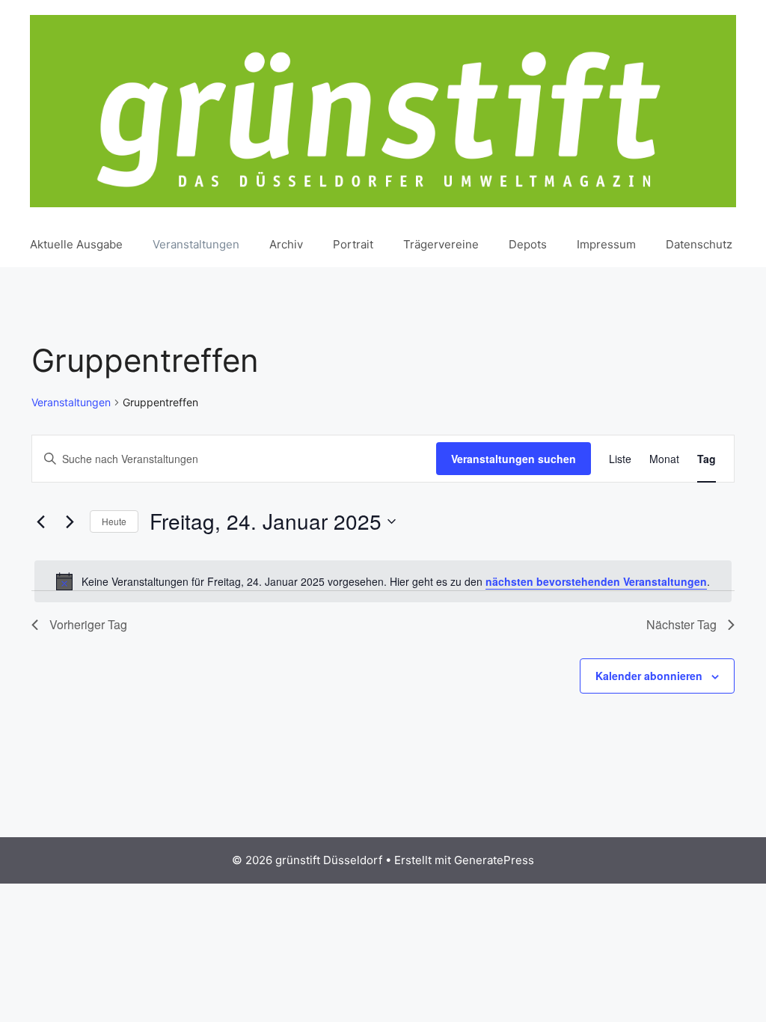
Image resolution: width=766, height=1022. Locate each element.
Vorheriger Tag (88, 624)
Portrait (353, 244)
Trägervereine (441, 244)
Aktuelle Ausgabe (76, 244)
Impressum (606, 244)
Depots (528, 244)
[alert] (383, 581)
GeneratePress (494, 860)
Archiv (286, 244)
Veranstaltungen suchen (513, 458)
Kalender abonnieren (648, 675)
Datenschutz (699, 244)
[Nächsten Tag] (70, 521)
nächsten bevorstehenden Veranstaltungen (596, 581)
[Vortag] (40, 521)
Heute (114, 521)
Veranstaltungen (196, 244)
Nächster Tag (681, 624)
